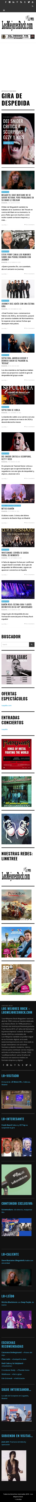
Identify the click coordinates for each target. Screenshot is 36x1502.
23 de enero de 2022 (13, 511)
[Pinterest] (17, 2)
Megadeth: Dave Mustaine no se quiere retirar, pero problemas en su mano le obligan (18, 197)
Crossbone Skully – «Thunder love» (16, 1370)
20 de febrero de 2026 (14, 262)
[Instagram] (9, 2)
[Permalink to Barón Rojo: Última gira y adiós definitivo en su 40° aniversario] (18, 589)
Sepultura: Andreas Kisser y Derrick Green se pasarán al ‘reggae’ (15, 360)
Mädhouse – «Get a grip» (12, 1374)
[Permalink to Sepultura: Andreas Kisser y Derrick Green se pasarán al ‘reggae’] (18, 343)
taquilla (5, 729)
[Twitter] (29, 2)
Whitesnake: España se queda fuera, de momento (15, 554)
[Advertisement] (18, 66)
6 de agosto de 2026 (14, 203)
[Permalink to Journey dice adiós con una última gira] (18, 288)
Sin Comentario (30, 224)
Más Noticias (5, 192)
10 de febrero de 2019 (14, 610)
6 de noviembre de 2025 (15, 309)
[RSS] (21, 2)
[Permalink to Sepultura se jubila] (18, 395)
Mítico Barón (8, 508)
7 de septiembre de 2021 (15, 558)
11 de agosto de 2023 (14, 462)
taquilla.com (7, 705)
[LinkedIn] (13, 2)
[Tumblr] (25, 2)
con (11, 1302)
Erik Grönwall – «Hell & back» (13, 1378)
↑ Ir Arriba (18, 1499)
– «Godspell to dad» (14, 1359)
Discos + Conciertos (7, 505)
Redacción (4, 203)
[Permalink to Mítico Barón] (18, 493)
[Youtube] (32, 2)
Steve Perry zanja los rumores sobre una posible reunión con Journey (16, 257)
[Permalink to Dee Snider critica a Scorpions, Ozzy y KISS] (18, 441)
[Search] (4, 10)
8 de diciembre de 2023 (14, 412)
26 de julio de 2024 (13, 366)
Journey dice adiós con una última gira (18, 305)
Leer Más (4, 225)
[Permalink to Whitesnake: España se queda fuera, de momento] (18, 537)
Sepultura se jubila (11, 409)
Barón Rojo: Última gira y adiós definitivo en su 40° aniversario (17, 605)
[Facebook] (6, 2)
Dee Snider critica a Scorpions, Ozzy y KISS (16, 458)
